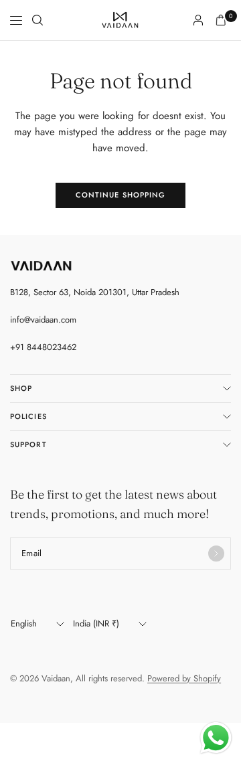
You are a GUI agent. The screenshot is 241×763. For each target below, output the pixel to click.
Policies (28, 416)
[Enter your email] (216, 553)
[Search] (37, 20)
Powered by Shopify (184, 678)
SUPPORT (28, 444)
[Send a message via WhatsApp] (215, 737)
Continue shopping (121, 194)
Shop (21, 388)
